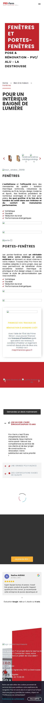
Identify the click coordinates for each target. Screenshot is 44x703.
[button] (22, 412)
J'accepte (34, 699)
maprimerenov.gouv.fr (22, 350)
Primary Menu (39, 4)
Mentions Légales (10, 674)
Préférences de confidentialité (13, 699)
